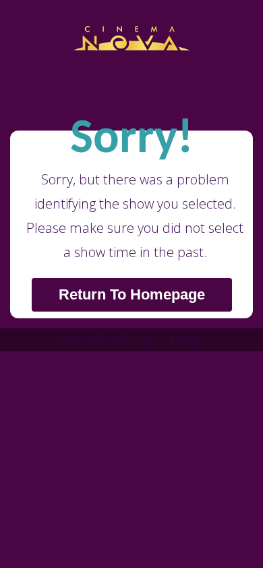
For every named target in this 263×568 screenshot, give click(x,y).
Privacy (185, 338)
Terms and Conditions (104, 338)
